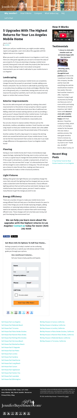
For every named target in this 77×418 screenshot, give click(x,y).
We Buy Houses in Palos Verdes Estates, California (57, 331)
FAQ (63, 13)
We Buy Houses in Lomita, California (52, 328)
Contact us (19, 226)
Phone (16, 283)
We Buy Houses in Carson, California (52, 322)
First (15, 272)
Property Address (20, 275)
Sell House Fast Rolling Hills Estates (14, 338)
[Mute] (69, 40)
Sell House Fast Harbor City (11, 373)
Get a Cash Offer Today (54, 5)
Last (28, 272)
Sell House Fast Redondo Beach (12, 325)
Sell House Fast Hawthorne (11, 360)
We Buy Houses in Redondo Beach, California (55, 338)
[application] (63, 35)
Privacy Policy (6, 395)
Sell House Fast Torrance (10, 328)
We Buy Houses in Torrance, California (53, 341)
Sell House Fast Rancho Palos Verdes (14, 335)
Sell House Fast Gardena (10, 357)
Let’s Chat (9, 18)
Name (16, 266)
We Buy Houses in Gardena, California (52, 325)
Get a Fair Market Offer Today (11, 390)
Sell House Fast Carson (9, 366)
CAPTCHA (17, 290)
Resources (28, 392)
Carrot (66, 396)
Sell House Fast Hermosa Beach (12, 341)
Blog (12, 395)
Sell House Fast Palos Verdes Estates (14, 331)
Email (29, 283)
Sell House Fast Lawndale (10, 376)
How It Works (25, 13)
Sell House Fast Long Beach (11, 363)
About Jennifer (69, 5)
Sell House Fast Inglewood (11, 370)
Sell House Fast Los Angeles (11, 322)
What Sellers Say (51, 13)
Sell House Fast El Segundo (11, 347)
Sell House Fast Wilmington (11, 379)
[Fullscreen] (72, 40)
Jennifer (7, 45)
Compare (38, 13)
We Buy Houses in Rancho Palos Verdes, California (57, 335)
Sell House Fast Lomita (9, 354)
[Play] (55, 40)
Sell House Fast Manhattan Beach (13, 344)
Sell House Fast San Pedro (10, 351)
